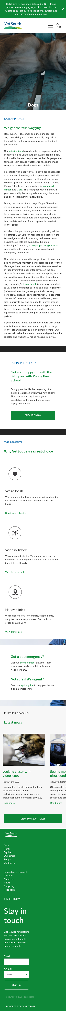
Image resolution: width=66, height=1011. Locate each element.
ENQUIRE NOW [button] (33, 415)
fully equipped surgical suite (43, 245)
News (7, 882)
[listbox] (16, 974)
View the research (15, 572)
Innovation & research (15, 872)
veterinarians (16, 151)
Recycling (9, 886)
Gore (19, 189)
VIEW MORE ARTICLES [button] (33, 818)
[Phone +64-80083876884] (59, 26)
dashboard (29, 997)
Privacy (16, 898)
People (7, 859)
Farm (7, 848)
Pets (6, 845)
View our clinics (13, 631)
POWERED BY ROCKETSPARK (21, 1006)
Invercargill (48, 186)
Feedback (9, 889)
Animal (8, 969)
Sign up (16, 985)
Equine (7, 852)
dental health (30, 284)
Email (7, 956)
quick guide (27, 685)
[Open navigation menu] (51, 26)
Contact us (9, 863)
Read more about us (16, 513)
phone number (28, 662)
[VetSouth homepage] (25, 25)
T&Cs (7, 898)
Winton (8, 189)
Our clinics (9, 855)
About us (8, 879)
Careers (8, 875)
